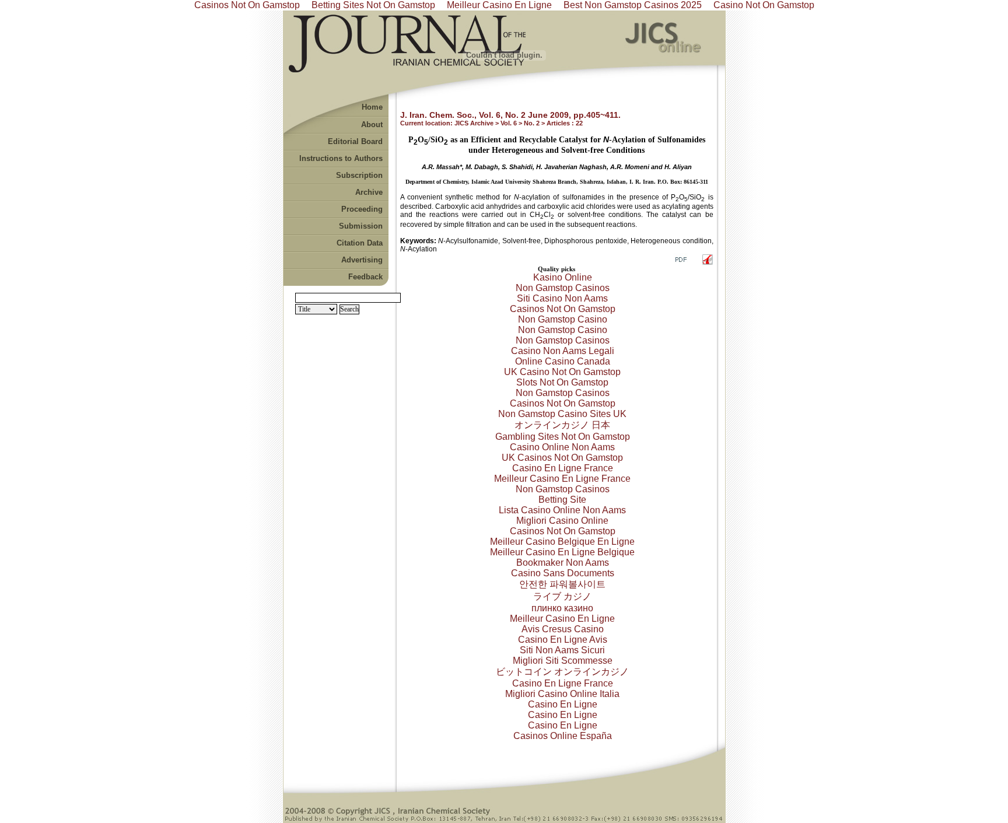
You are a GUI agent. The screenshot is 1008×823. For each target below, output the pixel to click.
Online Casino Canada (562, 361)
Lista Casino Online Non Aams (562, 510)
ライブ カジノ (562, 596)
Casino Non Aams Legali (562, 351)
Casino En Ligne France (562, 468)
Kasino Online (562, 277)
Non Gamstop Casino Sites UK (562, 414)
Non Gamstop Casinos (563, 288)
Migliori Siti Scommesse (562, 661)
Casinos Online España (562, 736)
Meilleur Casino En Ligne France (562, 479)
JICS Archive (474, 123)
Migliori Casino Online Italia (562, 694)
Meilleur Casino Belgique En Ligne (562, 542)
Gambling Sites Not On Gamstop (562, 437)
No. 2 (532, 123)
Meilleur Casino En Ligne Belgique (562, 552)
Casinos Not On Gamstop (562, 309)
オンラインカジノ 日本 (562, 425)
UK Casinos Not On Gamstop (562, 458)
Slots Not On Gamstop (562, 382)
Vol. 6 (509, 123)
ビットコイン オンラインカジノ (562, 672)
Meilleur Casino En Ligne (562, 619)
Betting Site (562, 500)
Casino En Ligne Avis (562, 640)
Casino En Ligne (562, 704)
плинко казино (562, 608)
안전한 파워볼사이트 (562, 584)
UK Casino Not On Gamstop (562, 372)
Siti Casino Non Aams (562, 298)
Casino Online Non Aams (562, 447)
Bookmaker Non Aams (562, 563)
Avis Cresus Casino (563, 629)
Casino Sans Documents (562, 573)
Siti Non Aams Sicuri (562, 650)
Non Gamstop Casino (562, 319)
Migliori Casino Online (562, 521)
